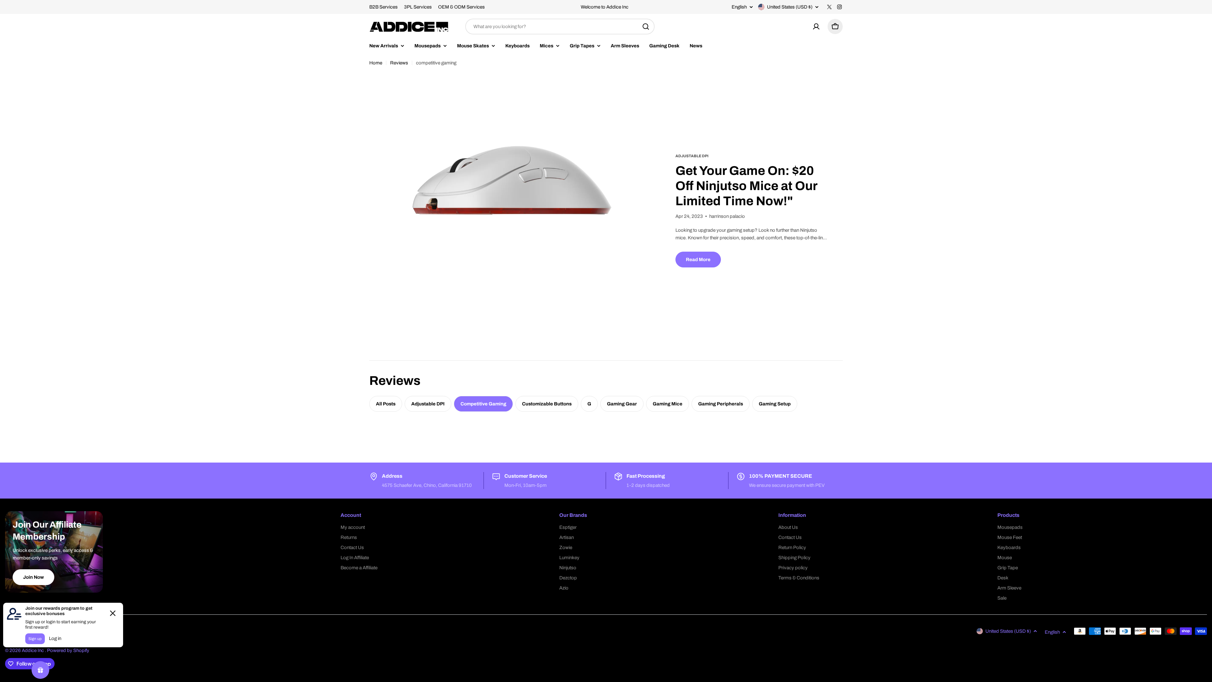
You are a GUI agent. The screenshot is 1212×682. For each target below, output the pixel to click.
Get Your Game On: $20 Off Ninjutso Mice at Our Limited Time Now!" (746, 186)
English (739, 7)
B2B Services (383, 6)
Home (375, 62)
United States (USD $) (789, 6)
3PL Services (418, 6)
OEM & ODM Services (461, 6)
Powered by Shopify (68, 650)
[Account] (816, 26)
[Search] (646, 26)
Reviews (399, 62)
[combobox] (560, 26)
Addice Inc (33, 650)
